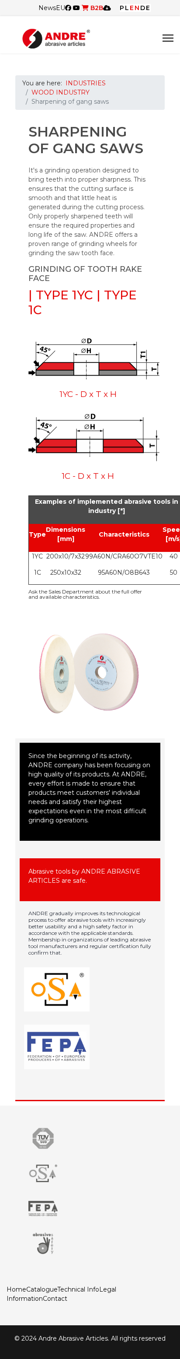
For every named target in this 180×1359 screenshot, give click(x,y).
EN (135, 8)
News (47, 8)
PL (125, 8)
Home (16, 1289)
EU (60, 8)
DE (145, 8)
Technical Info (78, 1289)
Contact (55, 1299)
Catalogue (41, 1289)
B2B (96, 8)
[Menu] (168, 38)
